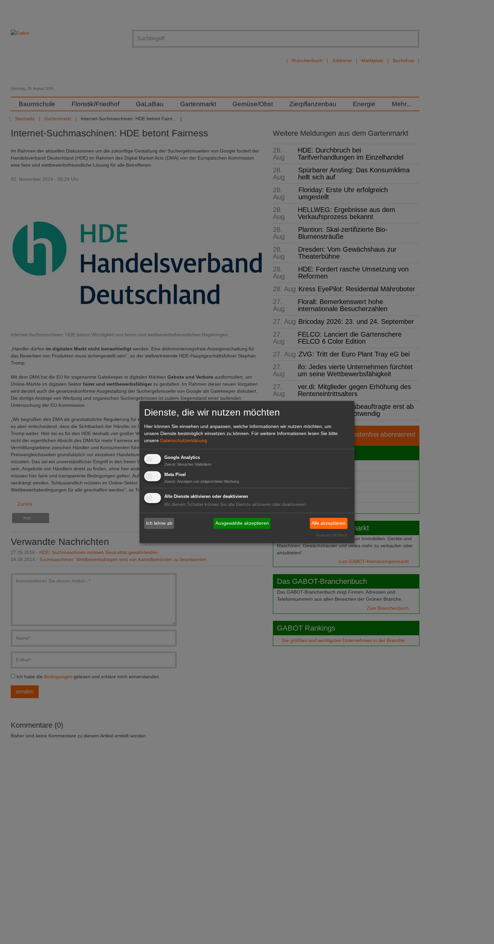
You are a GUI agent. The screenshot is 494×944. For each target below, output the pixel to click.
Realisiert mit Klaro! (331, 535)
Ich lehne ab (159, 523)
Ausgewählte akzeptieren (242, 523)
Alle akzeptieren (328, 523)
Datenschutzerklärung (183, 440)
